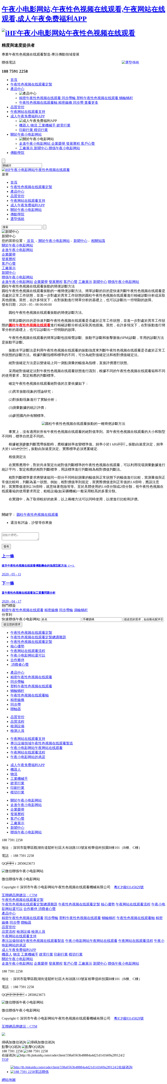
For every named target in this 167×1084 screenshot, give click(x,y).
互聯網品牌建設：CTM (19, 895)
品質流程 (17, 721)
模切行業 (41, 130)
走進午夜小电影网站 (35, 143)
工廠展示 (26, 148)
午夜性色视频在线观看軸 (38, 102)
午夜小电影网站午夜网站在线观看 (36, 748)
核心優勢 (17, 646)
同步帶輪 (69, 98)
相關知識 (98, 241)
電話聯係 (42, 1072)
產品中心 (17, 89)
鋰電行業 (63, 125)
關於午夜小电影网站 (26, 134)
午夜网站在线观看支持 (27, 111)
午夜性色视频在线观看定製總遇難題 (38, 637)
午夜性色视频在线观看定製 (31, 84)
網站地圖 (9, 1080)
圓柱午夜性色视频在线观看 (37, 514)
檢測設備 (17, 726)
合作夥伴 (17, 660)
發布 (6, 546)
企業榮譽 (58, 143)
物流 (34, 125)
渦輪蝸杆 (81, 610)
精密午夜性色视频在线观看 (40, 98)
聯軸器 (15, 709)
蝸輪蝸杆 (126, 98)
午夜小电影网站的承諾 (27, 757)
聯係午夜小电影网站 (64, 148)
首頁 (13, 80)
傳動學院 (17, 152)
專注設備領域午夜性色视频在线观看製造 (41, 743)
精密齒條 (65, 102)
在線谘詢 (125, 1067)
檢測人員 (17, 731)
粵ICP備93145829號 (129, 887)
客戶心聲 (88, 143)
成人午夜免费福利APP (27, 116)
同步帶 (78, 102)
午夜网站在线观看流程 (27, 651)
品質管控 (17, 107)
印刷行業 (26, 130)
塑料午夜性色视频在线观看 (98, 98)
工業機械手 (47, 125)
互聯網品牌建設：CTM (19, 1026)
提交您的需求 (11, 624)
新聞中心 (41, 148)
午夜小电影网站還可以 (27, 655)
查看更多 (91, 102)
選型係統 (17, 219)
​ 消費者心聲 (19, 664)
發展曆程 (73, 143)
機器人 (24, 125)
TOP (5, 1059)
